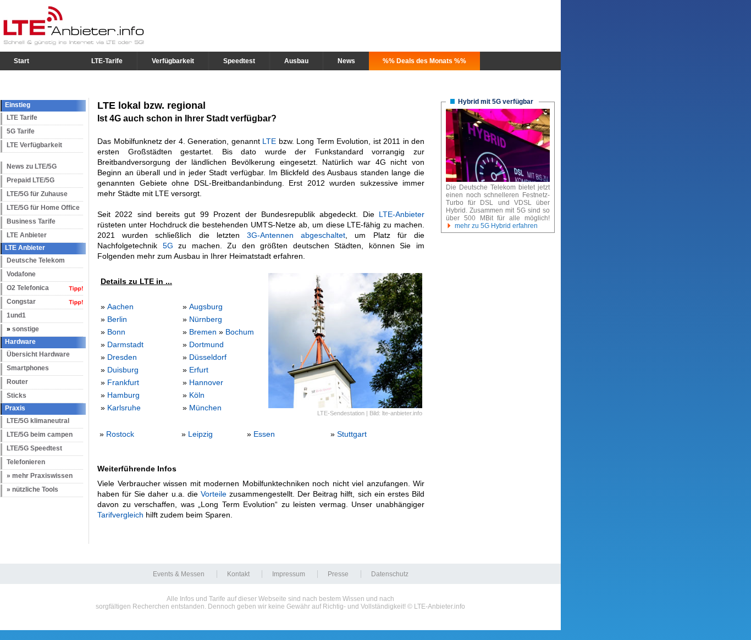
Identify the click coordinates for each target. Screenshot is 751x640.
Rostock (120, 434)
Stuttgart (352, 434)
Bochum (239, 331)
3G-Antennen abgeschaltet (296, 235)
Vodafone (21, 274)
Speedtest (239, 61)
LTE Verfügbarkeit (34, 145)
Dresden (122, 357)
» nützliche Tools (32, 489)
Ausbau (296, 61)
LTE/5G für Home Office (43, 208)
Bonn (116, 331)
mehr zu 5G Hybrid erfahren (496, 226)
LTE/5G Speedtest (34, 448)
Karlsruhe (124, 407)
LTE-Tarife (107, 61)
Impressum (288, 574)
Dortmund (206, 344)
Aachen (120, 306)
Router (17, 382)
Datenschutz (389, 574)
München (205, 407)
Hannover (206, 382)
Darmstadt (125, 344)
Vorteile (214, 493)
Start (21, 61)
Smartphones (28, 368)
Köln (197, 395)
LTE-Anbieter (401, 214)
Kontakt (238, 574)
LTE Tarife (22, 117)
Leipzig (200, 434)
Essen (264, 434)
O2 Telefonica (28, 288)
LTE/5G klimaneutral (38, 421)
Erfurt (198, 369)
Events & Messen (179, 574)
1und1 (16, 315)
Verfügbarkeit (173, 61)
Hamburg (123, 395)
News (346, 61)
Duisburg (123, 369)
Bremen (203, 331)
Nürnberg (205, 319)
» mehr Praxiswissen (40, 476)
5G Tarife (21, 131)
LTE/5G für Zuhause (37, 194)
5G (168, 245)
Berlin (117, 319)
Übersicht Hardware (38, 354)
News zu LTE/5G (32, 166)
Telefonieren (26, 462)
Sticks (16, 395)
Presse (338, 574)
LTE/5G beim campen (40, 434)
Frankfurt (123, 382)
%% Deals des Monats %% (424, 61)
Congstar (21, 301)
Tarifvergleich (120, 514)
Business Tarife (31, 221)
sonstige (25, 329)
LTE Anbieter (27, 235)
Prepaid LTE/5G (30, 180)
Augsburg (206, 306)
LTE (269, 141)
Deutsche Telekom (36, 260)
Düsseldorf (208, 357)
